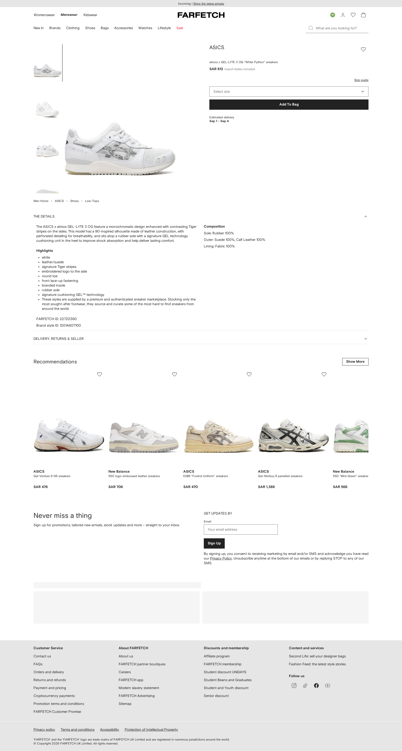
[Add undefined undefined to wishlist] (99, 374)
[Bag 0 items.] (363, 15)
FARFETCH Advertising (137, 695)
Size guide (361, 80)
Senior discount (216, 695)
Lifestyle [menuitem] (164, 28)
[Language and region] (333, 15)
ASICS (59, 200)
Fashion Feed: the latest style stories (317, 664)
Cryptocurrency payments (54, 695)
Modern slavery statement (139, 688)
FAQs (38, 664)
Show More (355, 361)
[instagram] (294, 685)
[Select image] (47, 63)
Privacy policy (44, 729)
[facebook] (316, 685)
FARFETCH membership (222, 664)
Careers (125, 672)
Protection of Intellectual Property (151, 729)
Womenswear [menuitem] (44, 15)
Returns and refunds (50, 680)
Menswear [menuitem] (69, 15)
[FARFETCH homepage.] (201, 15)
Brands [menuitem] (54, 28)
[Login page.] (343, 15)
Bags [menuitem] (105, 28)
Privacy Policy (221, 558)
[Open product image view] (120, 118)
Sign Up (214, 543)
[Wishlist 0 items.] (353, 15)
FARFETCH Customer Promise (57, 711)
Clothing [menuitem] (73, 28)
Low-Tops (92, 200)
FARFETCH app (131, 680)
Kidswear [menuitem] (90, 15)
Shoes (74, 200)
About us (126, 656)
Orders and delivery (49, 672)
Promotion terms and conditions (59, 703)
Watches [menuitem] (145, 28)
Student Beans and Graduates (227, 680)
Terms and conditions (77, 729)
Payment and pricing (50, 688)
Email (207, 521)
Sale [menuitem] (179, 28)
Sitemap (125, 703)
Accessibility (109, 729)
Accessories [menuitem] (123, 28)
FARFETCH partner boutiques (142, 664)
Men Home (41, 200)
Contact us (42, 656)
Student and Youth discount (226, 688)
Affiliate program (217, 656)
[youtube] (327, 685)
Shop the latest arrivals (208, 3)
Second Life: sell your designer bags (317, 656)
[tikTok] (305, 685)
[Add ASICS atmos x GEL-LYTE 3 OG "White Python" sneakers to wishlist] (363, 49)
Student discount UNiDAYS (225, 672)
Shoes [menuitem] (90, 28)
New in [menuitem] (39, 28)
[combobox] (288, 91)
